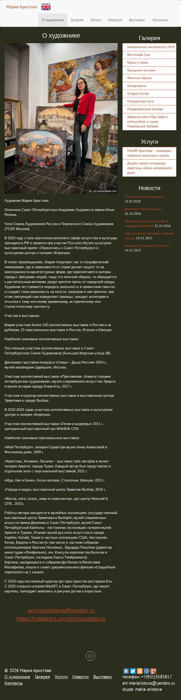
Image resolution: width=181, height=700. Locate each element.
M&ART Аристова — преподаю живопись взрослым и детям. (149, 153)
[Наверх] (90, 656)
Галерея (77, 20)
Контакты (160, 20)
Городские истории (141, 70)
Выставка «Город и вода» (143, 209)
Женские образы (139, 78)
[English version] (46, 6)
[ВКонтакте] (126, 671)
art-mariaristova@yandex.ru (61, 610)
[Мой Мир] (146, 671)
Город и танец (137, 62)
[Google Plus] (153, 671)
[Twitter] (133, 671)
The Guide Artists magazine (144, 196)
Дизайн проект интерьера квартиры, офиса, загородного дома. (149, 168)
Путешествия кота (140, 101)
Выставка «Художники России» (147, 245)
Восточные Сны (138, 55)
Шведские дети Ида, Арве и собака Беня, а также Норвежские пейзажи (147, 121)
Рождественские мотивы (145, 109)
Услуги (95, 20)
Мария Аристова (21, 6)
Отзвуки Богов (138, 93)
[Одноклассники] (140, 671)
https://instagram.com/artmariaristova (61, 618)
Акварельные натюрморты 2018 (151, 47)
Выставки (137, 20)
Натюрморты (136, 86)
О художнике (53, 20)
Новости (115, 20)
